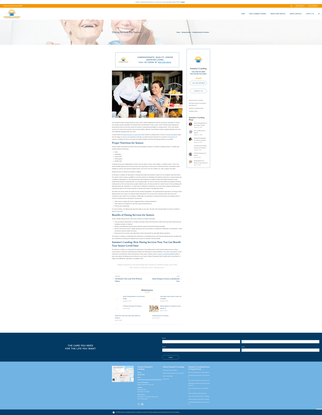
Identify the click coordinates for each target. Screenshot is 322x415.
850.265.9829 (164, 62)
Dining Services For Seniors (147, 267)
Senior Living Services (150, 264)
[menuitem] (242, 13)
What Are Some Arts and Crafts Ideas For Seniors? (127, 317)
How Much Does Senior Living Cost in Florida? (170, 297)
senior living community (138, 264)
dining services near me (159, 267)
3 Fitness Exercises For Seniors (132, 306)
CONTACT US (198, 91)
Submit (171, 357)
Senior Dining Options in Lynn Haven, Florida (134, 297)
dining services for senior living (132, 134)
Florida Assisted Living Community (157, 412)
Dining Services (128, 264)
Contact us (160, 254)
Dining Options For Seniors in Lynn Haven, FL (170, 307)
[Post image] (116, 299)
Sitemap (177, 412)
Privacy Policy (170, 412)
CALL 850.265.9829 (198, 83)
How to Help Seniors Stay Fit (199, 131)
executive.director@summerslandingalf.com (149, 379)
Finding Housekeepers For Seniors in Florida (200, 139)
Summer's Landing (125, 412)
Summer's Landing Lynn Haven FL (139, 412)
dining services (137, 267)
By (163, 264)
